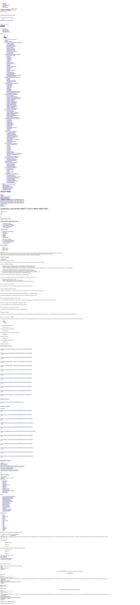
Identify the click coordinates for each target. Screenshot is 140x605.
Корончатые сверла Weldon (12, 159)
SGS (3, 524)
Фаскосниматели (8, 167)
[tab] (8, 231)
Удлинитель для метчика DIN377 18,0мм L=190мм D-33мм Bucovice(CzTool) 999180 (16, 353)
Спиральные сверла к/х (11, 133)
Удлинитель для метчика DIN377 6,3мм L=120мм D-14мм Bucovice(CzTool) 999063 (15, 394)
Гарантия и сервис (6, 5)
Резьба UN (9, 88)
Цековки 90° (9, 126)
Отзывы (4, 487)
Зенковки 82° (9, 128)
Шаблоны (9, 68)
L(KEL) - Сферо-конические (12, 106)
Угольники (9, 60)
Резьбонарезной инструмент (10, 77)
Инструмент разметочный (12, 144)
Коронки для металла (11, 158)
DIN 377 (7, 227)
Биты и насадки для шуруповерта (11, 42)
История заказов (6, 30)
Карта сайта (5, 491)
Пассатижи (9, 147)
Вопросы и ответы (6, 488)
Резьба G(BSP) (9, 85)
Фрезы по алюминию (11, 114)
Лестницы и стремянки (11, 179)
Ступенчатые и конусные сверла (13, 139)
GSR (3, 519)
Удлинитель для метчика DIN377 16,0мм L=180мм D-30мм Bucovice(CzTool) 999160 (16, 357)
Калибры (8, 65)
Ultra (3, 526)
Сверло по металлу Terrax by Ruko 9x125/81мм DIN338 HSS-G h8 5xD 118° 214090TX (16, 418)
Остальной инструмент (9, 173)
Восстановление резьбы (9, 83)
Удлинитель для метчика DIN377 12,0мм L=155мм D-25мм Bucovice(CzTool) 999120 (16, 369)
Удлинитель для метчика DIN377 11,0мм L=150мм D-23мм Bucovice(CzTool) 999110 (16, 373)
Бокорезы (8, 148)
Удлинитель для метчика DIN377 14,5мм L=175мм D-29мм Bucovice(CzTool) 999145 (16, 361)
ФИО (1, 590)
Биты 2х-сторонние (10, 43)
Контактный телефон (4, 577)
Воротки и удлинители (11, 80)
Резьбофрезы (9, 82)
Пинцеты (8, 155)
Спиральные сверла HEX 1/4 (12, 135)
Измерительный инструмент (10, 54)
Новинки (6, 40)
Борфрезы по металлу (9, 94)
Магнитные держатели (11, 49)
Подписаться (13, 535)
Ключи (8, 145)
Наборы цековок (10, 124)
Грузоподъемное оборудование (13, 177)
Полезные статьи (6, 489)
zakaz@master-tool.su (4, 15)
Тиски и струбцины (10, 181)
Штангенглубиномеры (11, 70)
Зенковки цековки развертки (10, 118)
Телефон (2, 591)
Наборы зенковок (10, 123)
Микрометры (9, 57)
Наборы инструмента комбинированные (14, 153)
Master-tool (5, 528)
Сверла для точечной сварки (12, 136)
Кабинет (10, 559)
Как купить (5, 4)
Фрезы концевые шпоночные (12, 117)
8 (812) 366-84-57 (10, 20)
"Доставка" (70, 267)
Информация (2, 478)
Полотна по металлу (8, 162)
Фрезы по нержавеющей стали (12, 115)
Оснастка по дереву (10, 174)
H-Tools (4, 518)
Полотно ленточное (10, 163)
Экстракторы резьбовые (11, 93)
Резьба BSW (9, 89)
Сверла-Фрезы (9, 138)
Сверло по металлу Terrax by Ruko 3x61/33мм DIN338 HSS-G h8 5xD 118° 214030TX (16, 414)
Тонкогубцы (9, 149)
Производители (5, 7)
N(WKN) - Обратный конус (12, 108)
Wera (3, 522)
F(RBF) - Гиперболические (12, 101)
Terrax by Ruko (5, 520)
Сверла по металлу (8, 131)
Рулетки (8, 71)
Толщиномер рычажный (11, 76)
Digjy (4, 530)
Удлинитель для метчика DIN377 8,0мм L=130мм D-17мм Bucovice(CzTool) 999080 (15, 386)
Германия (12, 225)
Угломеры (9, 59)
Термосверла (9, 142)
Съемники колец (10, 151)
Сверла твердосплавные (11, 141)
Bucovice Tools (5, 516)
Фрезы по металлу (8, 109)
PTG (3, 523)
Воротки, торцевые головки (12, 156)
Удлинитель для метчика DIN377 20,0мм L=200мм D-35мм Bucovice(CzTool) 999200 (16, 348)
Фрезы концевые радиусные (12, 113)
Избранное (5, 28)
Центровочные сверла (11, 137)
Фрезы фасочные (10, 116)
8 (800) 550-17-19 (3, 20)
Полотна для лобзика (11, 165)
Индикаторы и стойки (11, 55)
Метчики (8, 78)
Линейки (8, 56)
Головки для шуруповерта (12, 51)
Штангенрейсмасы (10, 72)
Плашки (8, 79)
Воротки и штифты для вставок (13, 92)
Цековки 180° (9, 125)
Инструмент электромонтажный (13, 154)
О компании (5, 480)
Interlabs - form (3, 588)
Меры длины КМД (10, 74)
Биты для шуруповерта (11, 46)
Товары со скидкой (8, 41)
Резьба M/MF (9, 84)
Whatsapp (2, 559)
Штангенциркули (10, 62)
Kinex (4, 515)
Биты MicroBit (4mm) (11, 45)
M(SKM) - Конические (11, 107)
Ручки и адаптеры (10, 171)
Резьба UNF (9, 87)
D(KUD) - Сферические (11, 99)
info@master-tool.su (11, 15)
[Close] (1, 564)
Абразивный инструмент (11, 182)
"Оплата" (27, 274)
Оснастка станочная (10, 178)
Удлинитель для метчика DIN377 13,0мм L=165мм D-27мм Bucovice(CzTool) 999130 (16, 365)
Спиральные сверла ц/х (11, 132)
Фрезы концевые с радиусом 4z (13, 112)
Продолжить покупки (11, 601)
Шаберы (8, 172)
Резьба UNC (9, 86)
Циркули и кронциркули (11, 66)
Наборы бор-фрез (10, 95)
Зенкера (8, 129)
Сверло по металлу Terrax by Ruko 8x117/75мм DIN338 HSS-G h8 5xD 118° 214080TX (16, 443)
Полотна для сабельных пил (12, 166)
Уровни (8, 61)
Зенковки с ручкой (10, 169)
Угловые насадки (10, 53)
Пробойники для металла (11, 160)
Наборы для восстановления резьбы (13, 91)
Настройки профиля (6, 31)
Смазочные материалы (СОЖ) (12, 180)
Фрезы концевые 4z (10, 111)
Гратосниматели (10, 168)
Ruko (4, 514)
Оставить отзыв (3, 259)
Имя (1, 576)
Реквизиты (5, 486)
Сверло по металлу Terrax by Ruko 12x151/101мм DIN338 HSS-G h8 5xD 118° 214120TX (16, 422)
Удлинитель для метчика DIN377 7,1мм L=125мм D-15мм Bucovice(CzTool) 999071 (15, 390)
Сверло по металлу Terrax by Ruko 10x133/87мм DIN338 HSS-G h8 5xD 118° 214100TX (16, 447)
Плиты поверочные (10, 63)
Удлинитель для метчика (9, 224)
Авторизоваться (70, 573)
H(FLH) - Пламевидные (11, 103)
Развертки (9, 130)
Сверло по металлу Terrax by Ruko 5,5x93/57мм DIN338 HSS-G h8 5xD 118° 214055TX (16, 435)
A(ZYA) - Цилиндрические (12, 96)
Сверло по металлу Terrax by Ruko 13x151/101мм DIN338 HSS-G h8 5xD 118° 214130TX (16, 451)
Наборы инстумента (8, 161)
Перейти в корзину (4, 601)
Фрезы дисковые (10, 110)
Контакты (4, 6)
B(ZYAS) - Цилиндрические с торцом (14, 97)
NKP (3, 525)
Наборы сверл (9, 140)
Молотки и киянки (10, 152)
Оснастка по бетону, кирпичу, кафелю (14, 176)
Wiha (3, 521)
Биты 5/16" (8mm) (10, 44)
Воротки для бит (10, 52)
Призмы (8, 64)
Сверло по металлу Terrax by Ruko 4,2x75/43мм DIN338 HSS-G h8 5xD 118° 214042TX (16, 439)
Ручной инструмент (8, 143)
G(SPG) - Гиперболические (12, 102)
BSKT (4, 529)
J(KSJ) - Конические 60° (11, 104)
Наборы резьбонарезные (11, 81)
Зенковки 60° (9, 120)
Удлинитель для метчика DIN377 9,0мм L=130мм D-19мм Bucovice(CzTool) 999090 (15, 382)
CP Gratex (4, 527)
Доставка (4, 3)
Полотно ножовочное (11, 164)
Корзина (7, 559)
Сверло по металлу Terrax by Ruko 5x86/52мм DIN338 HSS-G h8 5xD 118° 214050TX (16, 410)
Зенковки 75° (9, 121)
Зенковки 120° (9, 122)
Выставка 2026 (5, 492)
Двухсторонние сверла (11, 134)
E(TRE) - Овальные (10, 100)
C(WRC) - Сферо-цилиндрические (13, 98)
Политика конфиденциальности (9, 490)
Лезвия (8, 170)
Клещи (8, 150)
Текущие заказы (6, 29)
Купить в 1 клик (7, 218)
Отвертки (9, 146)
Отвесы (8, 69)
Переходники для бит (11, 50)
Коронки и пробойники (9, 157)
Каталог (1, 494)
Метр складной (10, 67)
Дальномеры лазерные (11, 73)
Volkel (10, 223)
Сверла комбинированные (12, 127)
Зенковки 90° (9, 119)
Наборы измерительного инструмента (14, 75)
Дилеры (4, 482)
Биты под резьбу (10, 47)
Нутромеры (9, 58)
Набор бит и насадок (11, 48)
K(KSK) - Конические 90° (12, 105)
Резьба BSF (9, 90)
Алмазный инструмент (11, 175)
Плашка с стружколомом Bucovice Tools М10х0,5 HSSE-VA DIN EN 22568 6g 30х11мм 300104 (18, 431)
